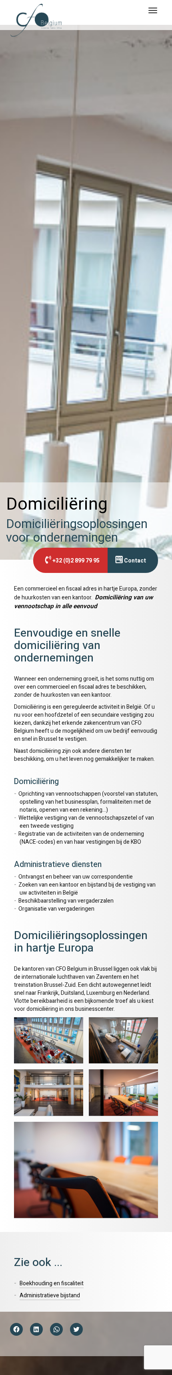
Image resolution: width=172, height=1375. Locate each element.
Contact (134, 560)
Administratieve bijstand (50, 1295)
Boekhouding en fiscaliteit (52, 1283)
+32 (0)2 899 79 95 (75, 560)
